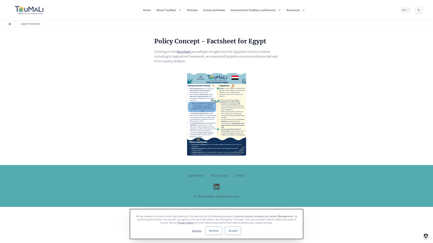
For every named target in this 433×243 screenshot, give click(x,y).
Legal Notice (196, 175)
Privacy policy (219, 175)
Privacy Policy (186, 222)
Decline (214, 230)
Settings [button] (196, 230)
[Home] (29, 10)
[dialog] (216, 224)
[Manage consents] (426, 236)
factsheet (184, 52)
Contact (240, 175)
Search (419, 10)
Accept (233, 230)
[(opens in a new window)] (216, 186)
